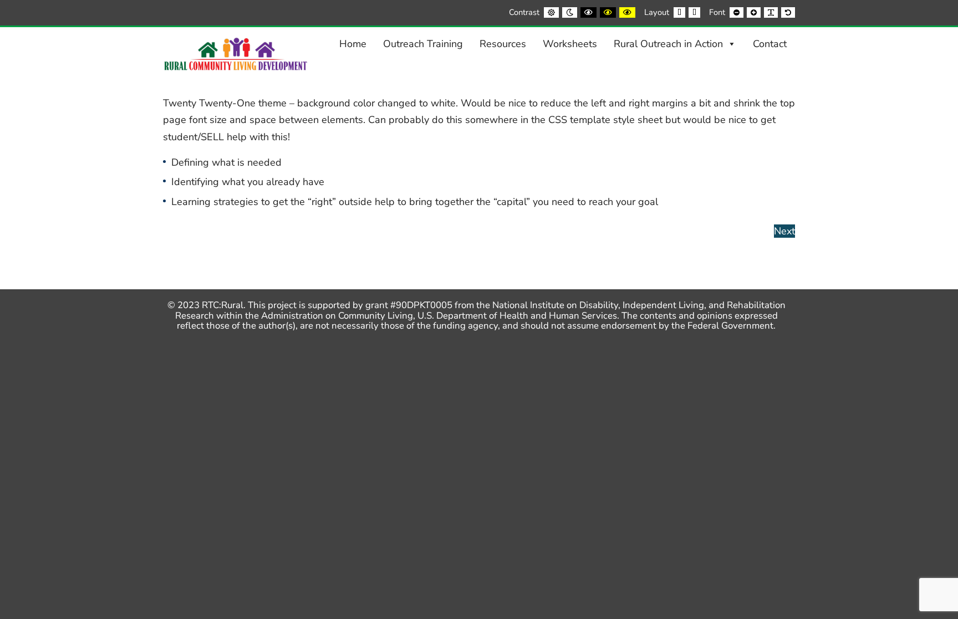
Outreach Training (423, 43)
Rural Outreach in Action (668, 43)
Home (352, 43)
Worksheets (570, 43)
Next (784, 231)
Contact (770, 43)
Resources (503, 43)
